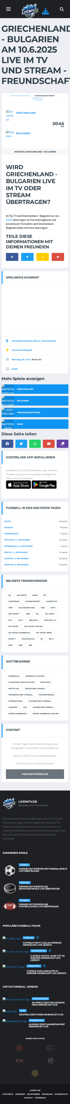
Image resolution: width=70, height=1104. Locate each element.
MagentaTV (51, 601)
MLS (25, 707)
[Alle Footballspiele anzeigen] (10, 906)
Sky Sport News (44, 633)
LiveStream (14, 601)
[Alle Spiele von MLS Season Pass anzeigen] (16, 999)
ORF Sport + (14, 614)
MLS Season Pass (26, 608)
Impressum (40, 1098)
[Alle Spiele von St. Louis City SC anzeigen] (16, 951)
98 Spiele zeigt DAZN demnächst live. (41, 1014)
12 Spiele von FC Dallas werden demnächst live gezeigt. (42, 943)
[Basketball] (19, 1047)
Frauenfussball (47, 695)
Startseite (8, 1094)
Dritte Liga (13, 689)
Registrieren (33, 1094)
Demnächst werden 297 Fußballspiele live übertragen (43, 869)
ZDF (30, 645)
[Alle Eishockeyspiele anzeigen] (10, 888)
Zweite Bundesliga (17, 714)
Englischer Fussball (35, 689)
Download (47, 1094)
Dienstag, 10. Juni (21, 359)
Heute (7, 521)
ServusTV (33, 620)
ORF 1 (53, 608)
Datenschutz (61, 1094)
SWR (10, 645)
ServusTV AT (50, 620)
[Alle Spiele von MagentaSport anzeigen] (15, 1021)
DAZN (9, 220)
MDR (10, 608)
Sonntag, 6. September (16, 565)
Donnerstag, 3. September (18, 546)
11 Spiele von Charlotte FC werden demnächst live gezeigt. (47, 972)
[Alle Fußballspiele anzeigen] (10, 870)
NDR (43, 608)
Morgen (8, 527)
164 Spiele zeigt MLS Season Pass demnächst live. (48, 1003)
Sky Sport (13, 626)
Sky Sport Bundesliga (19, 633)
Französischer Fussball (20, 695)
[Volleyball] (35, 1073)
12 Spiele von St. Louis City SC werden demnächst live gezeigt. (47, 957)
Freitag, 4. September (15, 552)
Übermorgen (11, 534)
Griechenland (26, 112)
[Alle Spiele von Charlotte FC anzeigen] (14, 967)
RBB (28, 614)
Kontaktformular (35, 774)
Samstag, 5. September (16, 558)
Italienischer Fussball (40, 701)
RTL (37, 614)
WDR (20, 645)
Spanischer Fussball (43, 707)
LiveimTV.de (35, 1090)
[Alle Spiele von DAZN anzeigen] (10, 1011)
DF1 (44, 595)
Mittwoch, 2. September (17, 540)
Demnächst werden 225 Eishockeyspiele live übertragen (39, 887)
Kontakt (28, 1098)
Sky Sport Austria (33, 626)
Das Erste (22, 595)
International (15, 701)
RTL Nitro (49, 614)
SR (42, 639)
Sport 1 (12, 639)
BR (9, 595)
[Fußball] (50, 1060)
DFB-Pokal (45, 682)
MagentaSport (32, 601)
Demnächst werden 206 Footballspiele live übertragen (39, 905)
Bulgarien (23, 133)
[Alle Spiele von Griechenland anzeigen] (10, 115)
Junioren (12, 707)
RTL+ (10, 620)
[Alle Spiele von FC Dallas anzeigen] (12, 938)
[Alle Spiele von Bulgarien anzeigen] (10, 134)
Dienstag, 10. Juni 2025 (37, 99)
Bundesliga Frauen (34, 676)
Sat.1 (20, 620)
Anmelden (20, 1094)
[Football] (19, 1060)
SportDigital (28, 639)
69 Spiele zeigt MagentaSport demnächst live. (47, 1025)
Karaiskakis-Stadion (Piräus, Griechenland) (34, 341)
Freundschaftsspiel (20, 96)
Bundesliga (14, 676)
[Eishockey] (50, 1047)
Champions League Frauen (21, 682)
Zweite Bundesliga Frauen (46, 714)
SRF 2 (51, 639)
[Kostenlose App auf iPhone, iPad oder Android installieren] (45, 12)
